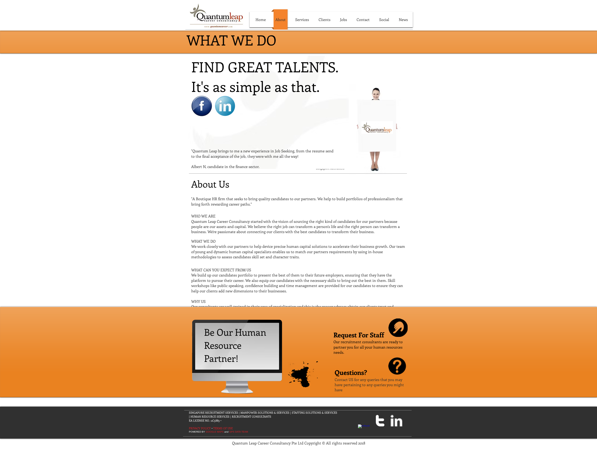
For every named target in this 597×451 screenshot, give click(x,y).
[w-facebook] (364, 430)
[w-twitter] (380, 421)
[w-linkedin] (396, 421)
